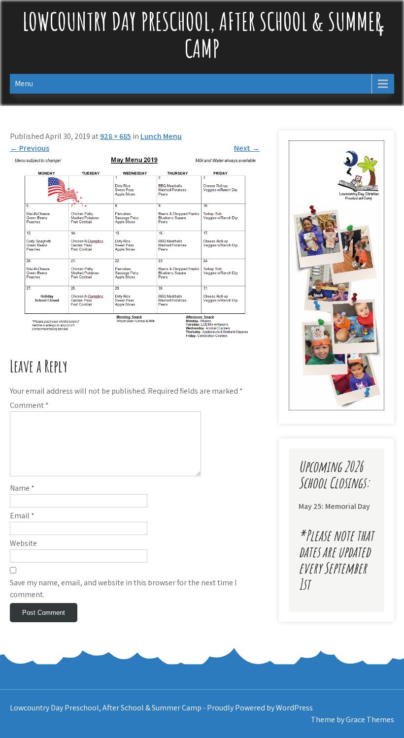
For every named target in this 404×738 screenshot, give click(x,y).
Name (22, 488)
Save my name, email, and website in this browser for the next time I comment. (123, 588)
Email (22, 515)
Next (247, 148)
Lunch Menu (161, 136)
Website (23, 543)
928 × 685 (115, 136)
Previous (29, 148)
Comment (29, 405)
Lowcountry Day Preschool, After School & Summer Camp (202, 34)
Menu (24, 83)
